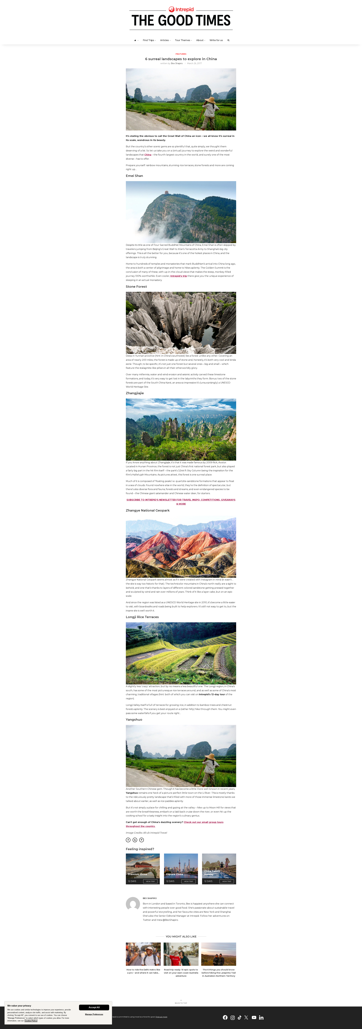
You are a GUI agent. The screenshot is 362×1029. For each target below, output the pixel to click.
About (199, 40)
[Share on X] (135, 840)
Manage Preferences (94, 1014)
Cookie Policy (31, 1021)
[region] (58, 1012)
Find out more (161, 1017)
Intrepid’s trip (178, 276)
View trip (150, 881)
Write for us (216, 40)
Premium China (137, 874)
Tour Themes (182, 40)
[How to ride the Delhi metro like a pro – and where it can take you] (143, 954)
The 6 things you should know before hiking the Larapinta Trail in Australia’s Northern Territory (219, 973)
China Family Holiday (212, 873)
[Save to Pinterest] (141, 840)
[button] (129, 961)
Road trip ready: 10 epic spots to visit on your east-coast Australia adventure (181, 973)
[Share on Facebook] (128, 840)
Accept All (94, 1007)
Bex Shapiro (177, 63)
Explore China (174, 874)
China (147, 154)
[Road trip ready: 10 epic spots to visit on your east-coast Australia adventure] (181, 954)
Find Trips (148, 40)
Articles (164, 40)
